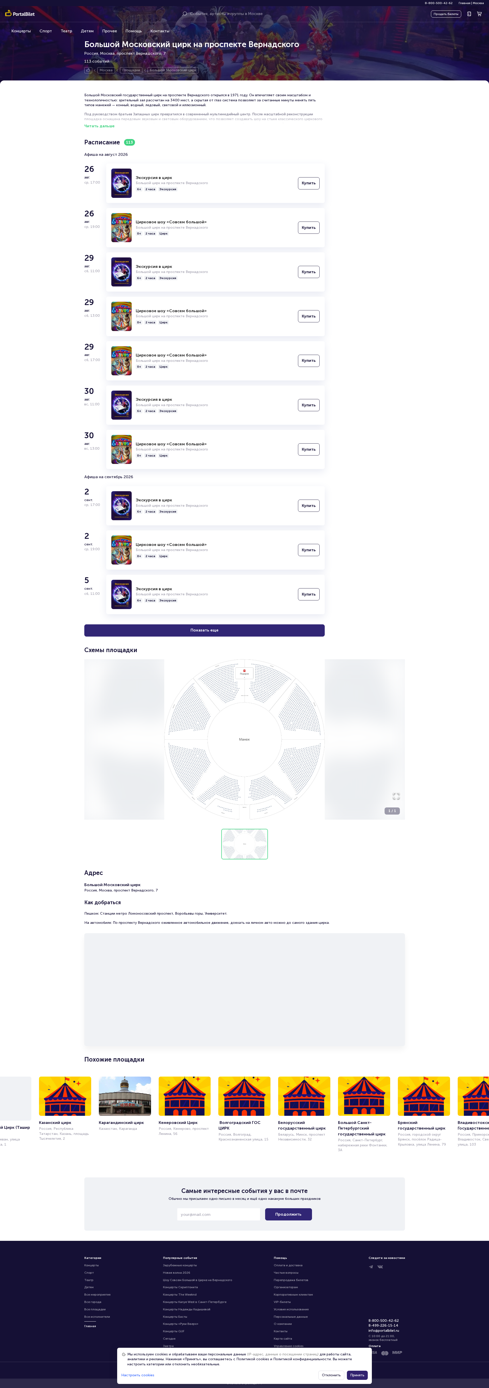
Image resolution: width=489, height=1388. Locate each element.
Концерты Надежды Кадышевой (186, 1309)
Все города (92, 1302)
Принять (357, 1375)
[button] (244, 739)
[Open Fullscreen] (396, 795)
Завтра (168, 1346)
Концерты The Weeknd (180, 1294)
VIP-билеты (282, 1302)
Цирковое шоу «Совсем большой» (171, 221)
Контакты (160, 31)
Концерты (21, 31)
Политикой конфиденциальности (302, 1359)
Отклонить (331, 1375)
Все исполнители (97, 1316)
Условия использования (291, 1309)
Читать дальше (99, 125)
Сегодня (169, 1338)
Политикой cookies (252, 1359)
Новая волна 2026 (176, 1272)
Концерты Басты (175, 1316)
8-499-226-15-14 (383, 1325)
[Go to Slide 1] (244, 844)
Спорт (45, 31)
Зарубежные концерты (180, 1265)
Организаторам (286, 1287)
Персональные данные (291, 1316)
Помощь (134, 31)
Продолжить (288, 1214)
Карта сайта (283, 1338)
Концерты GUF (173, 1331)
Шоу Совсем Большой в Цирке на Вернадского (197, 1280)
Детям (87, 31)
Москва (478, 3)
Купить (309, 183)
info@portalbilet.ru (384, 1330)
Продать (446, 14)
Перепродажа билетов (291, 1280)
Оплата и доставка (288, 1265)
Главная (464, 3)
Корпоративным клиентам (293, 1294)
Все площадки (95, 1309)
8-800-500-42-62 (439, 3)
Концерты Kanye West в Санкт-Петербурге (194, 1302)
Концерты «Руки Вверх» (180, 1324)
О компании (283, 1324)
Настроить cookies (137, 1375)
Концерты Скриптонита (180, 1287)
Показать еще (205, 630)
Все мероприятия (97, 1294)
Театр (66, 31)
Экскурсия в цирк (154, 177)
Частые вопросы (286, 1272)
